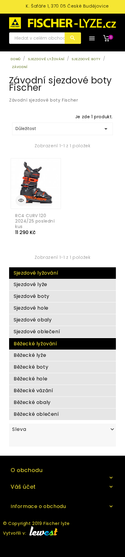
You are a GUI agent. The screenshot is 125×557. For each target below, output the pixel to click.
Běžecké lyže (30, 355)
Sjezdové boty (31, 296)
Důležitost (62, 128)
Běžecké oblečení (36, 414)
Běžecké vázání (33, 390)
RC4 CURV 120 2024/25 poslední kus (35, 221)
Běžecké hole (30, 378)
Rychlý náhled (20, 200)
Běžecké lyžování (35, 343)
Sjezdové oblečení (37, 331)
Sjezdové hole (31, 308)
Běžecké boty (31, 366)
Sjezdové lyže (30, 284)
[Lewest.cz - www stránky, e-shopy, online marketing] (43, 533)
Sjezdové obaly (33, 319)
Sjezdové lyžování (36, 272)
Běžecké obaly (32, 402)
